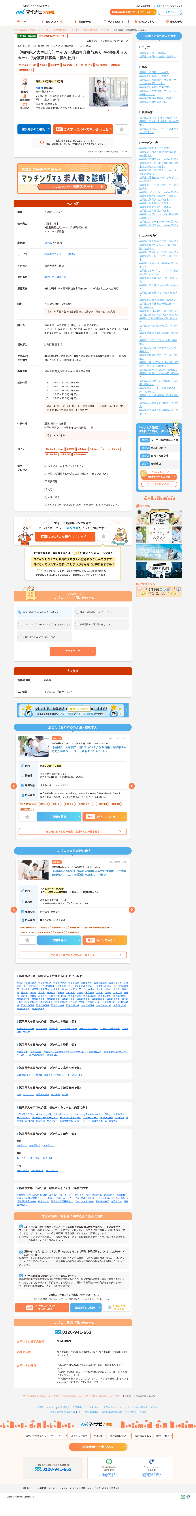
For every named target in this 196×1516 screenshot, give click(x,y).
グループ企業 (93, 1488)
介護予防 (113, 1121)
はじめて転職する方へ (159, 484)
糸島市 (52, 996)
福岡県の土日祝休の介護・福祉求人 (159, 311)
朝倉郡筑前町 (61, 1002)
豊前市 (24, 992)
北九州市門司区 (30, 986)
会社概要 (42, 1488)
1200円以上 (48, 1145)
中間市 (33, 992)
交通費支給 (116, 1201)
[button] (73, 651)
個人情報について (119, 1435)
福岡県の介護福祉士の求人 (154, 72)
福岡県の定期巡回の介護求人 (155, 210)
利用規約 (98, 1435)
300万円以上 (37, 1170)
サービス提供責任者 (88, 1028)
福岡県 (39, 88)
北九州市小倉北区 (83, 986)
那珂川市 (62, 996)
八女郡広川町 (109, 1002)
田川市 (82, 989)
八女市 (99, 989)
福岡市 (20, 983)
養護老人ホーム (99, 1121)
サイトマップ (57, 1435)
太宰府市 (89, 992)
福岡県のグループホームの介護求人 (159, 192)
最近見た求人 (176, 21)
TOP (24, 21)
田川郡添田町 (27, 1005)
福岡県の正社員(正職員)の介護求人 (158, 117)
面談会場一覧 (85, 21)
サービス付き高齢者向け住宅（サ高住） (92, 1114)
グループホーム (90, 1117)
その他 (65, 1094)
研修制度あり (106, 1198)
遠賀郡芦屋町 (68, 999)
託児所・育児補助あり (62, 1201)
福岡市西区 (86, 983)
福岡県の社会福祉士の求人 (154, 76)
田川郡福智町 (72, 1005)
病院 (19, 1094)
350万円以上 (52, 1170)
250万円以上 (23, 1170)
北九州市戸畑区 (65, 986)
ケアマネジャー (93, 1407)
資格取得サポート (89, 1198)
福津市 (108, 992)
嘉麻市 (24, 996)
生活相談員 (41, 1028)
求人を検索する (115, 21)
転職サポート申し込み (98, 1447)
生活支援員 (131, 1412)
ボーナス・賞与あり (84, 1201)
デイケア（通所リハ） (70, 1117)
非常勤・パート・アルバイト (69, 1075)
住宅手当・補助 (82, 1195)
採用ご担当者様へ (35, 1435)
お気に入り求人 (146, 21)
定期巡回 (40, 1121)
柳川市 (91, 989)
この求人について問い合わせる (82, 129)
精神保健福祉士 (36, 1055)
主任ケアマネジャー (114, 1407)
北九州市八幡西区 (29, 989)
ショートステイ (82, 1121)
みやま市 (42, 996)
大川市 (116, 989)
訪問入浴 (119, 1117)
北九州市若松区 (47, 986)
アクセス (53, 1488)
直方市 (65, 989)
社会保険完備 (102, 1201)
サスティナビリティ (69, 1488)
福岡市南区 (73, 983)
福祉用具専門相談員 (112, 1412)
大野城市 (70, 992)
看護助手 (53, 1028)
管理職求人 (109, 1195)
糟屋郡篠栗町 (89, 996)
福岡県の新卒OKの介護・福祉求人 (158, 369)
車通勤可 (53, 1195)
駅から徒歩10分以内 (37, 1195)
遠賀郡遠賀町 (113, 999)
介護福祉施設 (42, 1094)
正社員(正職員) (24, 1075)
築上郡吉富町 (119, 1005)
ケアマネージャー (68, 1028)
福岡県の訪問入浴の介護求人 (155, 199)
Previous (14, 786)
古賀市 (99, 992)
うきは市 (117, 992)
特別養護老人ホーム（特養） (60, 254)
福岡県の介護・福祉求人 (152, 53)
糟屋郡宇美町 (74, 996)
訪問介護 (21, 1114)
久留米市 (55, 989)
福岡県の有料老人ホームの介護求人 (159, 159)
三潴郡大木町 (94, 1002)
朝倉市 (33, 996)
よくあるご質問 (79, 1435)
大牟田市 (44, 989)
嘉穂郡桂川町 (46, 1002)
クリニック (28, 1094)
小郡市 (41, 992)
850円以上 (22, 1145)
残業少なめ (43, 1201)
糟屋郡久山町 (38, 999)
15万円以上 (22, 1158)
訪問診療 (29, 1121)
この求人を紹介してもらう (64, 536)
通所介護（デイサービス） (45, 1117)
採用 (83, 1488)
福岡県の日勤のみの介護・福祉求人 (159, 314)
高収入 (20, 1198)
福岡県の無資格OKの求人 (153, 102)
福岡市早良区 (115, 983)
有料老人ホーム (62, 1114)
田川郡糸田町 (42, 1005)
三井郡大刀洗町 (77, 1002)
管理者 (26, 1032)
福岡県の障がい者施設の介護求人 (157, 196)
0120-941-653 (76, 1332)
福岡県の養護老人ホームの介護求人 (159, 225)
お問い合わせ (162, 1435)
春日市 (61, 992)
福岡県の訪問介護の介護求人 (155, 148)
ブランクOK (73, 1198)
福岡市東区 (30, 983)
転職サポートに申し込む (132, 12)
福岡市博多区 (44, 983)
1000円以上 (34, 1145)
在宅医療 (55, 1094)
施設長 (154, 1407)
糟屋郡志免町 (104, 996)
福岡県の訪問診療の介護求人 (155, 207)
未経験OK (97, 1195)
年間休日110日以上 (34, 1198)
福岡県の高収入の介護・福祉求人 (157, 300)
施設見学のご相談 (33, 129)
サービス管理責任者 (110, 1028)
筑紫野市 (51, 992)
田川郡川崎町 (57, 1005)
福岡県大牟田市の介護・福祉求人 (157, 56)
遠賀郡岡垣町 (98, 999)
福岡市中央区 (59, 983)
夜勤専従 (21, 1195)
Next (132, 786)
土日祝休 (50, 1198)
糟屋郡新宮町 (23, 999)
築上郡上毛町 (23, 1008)
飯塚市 (73, 989)
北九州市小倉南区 (102, 986)
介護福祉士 (22, 1051)
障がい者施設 (106, 1117)
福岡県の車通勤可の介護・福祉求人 (159, 252)
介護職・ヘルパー (25, 1028)
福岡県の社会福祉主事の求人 (155, 87)
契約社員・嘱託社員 (55, 277)
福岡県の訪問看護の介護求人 (155, 203)
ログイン (170, 12)
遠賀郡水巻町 (83, 999)
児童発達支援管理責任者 (62, 1412)
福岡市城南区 (100, 983)
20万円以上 (35, 1158)
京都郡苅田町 (87, 1005)
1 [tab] (108, 110)
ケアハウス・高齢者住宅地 (60, 1121)
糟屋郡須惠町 (119, 996)
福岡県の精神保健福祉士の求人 (156, 98)
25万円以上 (48, 1158)
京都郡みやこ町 (103, 1005)
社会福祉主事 (95, 1051)
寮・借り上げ (66, 1195)
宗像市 (80, 992)
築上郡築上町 (38, 1008)
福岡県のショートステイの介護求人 (159, 221)
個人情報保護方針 (110, 1488)
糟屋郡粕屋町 (53, 999)
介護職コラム (142, 1435)
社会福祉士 (35, 1051)
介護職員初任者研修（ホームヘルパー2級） (65, 1051)
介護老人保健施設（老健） (40, 1114)
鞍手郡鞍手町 (31, 1002)
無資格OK (52, 1055)
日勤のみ (61, 1198)
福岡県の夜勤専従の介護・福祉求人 (159, 241)
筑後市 (108, 989)
